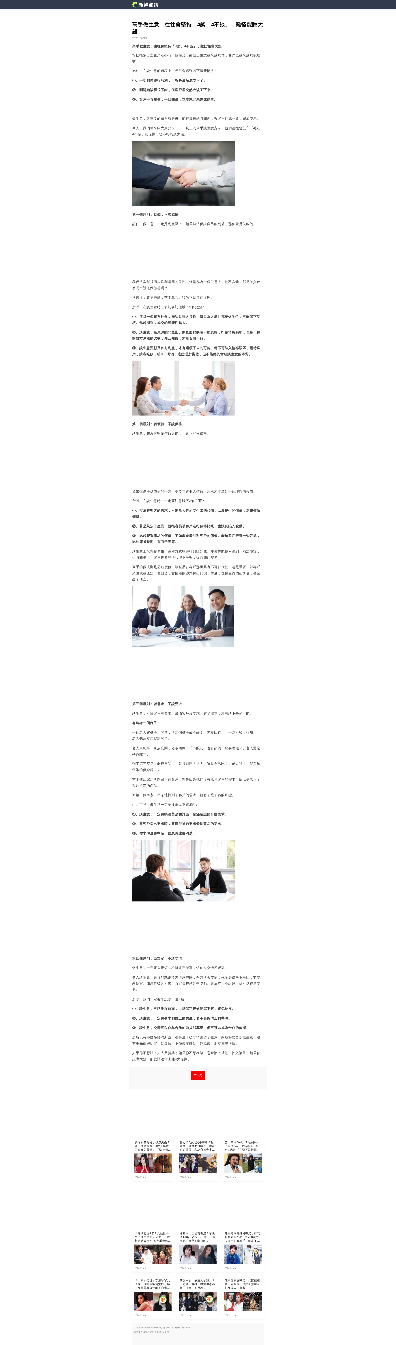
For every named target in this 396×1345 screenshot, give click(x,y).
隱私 (161, 1332)
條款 (157, 1332)
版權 (166, 1332)
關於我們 (138, 1332)
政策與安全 (148, 1332)
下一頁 (198, 1075)
